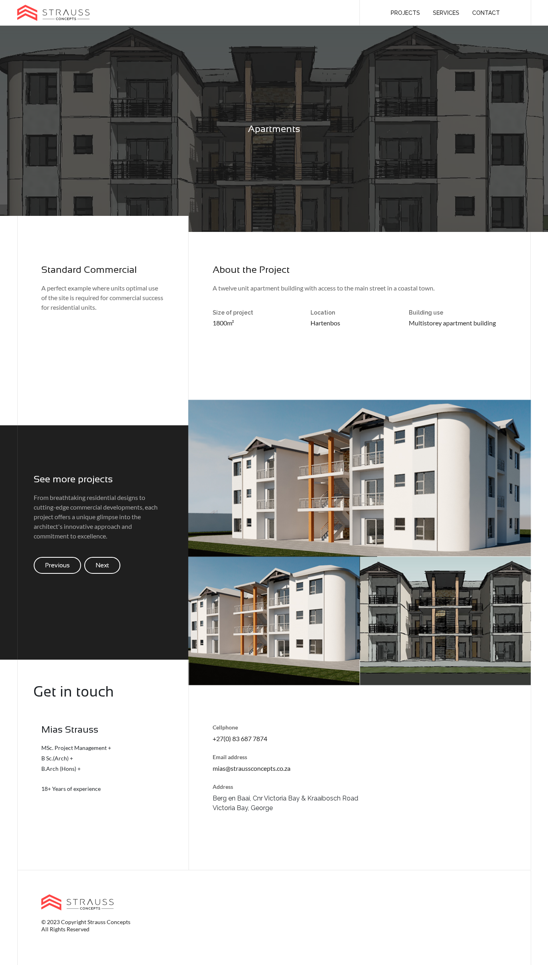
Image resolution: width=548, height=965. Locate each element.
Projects (405, 13)
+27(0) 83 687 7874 (240, 738)
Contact (486, 13)
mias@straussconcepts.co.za (251, 768)
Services (446, 13)
